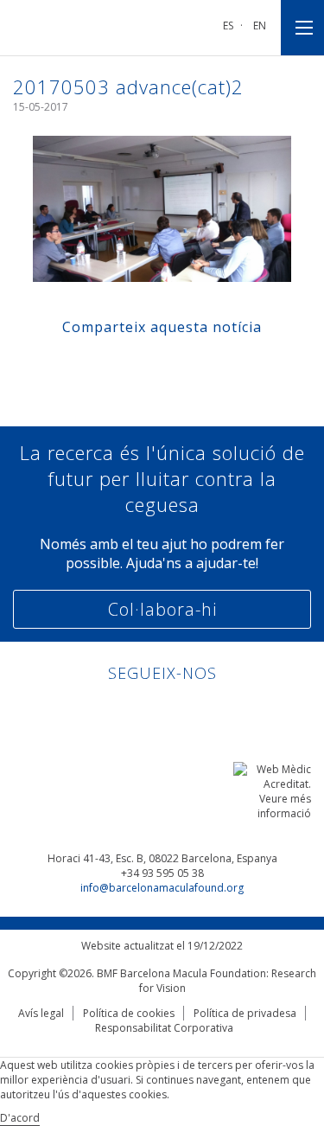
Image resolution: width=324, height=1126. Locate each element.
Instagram (211, 710)
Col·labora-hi (162, 609)
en (259, 25)
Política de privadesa (245, 1013)
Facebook (145, 710)
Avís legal (41, 1013)
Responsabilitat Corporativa (164, 1027)
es (228, 25)
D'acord (20, 1117)
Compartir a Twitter (145, 364)
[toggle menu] (302, 27)
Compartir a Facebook (113, 364)
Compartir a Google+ (211, 364)
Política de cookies (129, 1013)
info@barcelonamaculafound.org (162, 887)
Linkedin (113, 710)
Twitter (178, 710)
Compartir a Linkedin (178, 364)
